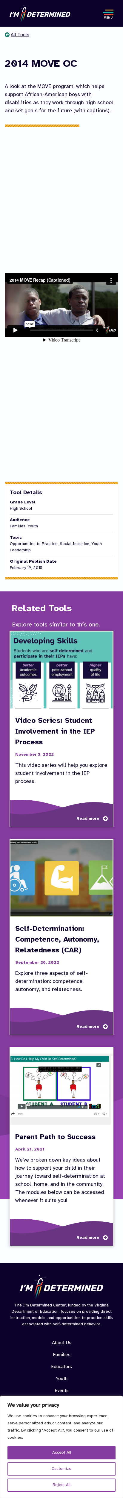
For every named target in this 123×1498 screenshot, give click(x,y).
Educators (61, 1366)
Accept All (61, 1452)
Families (61, 1354)
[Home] (40, 14)
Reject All (61, 1485)
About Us (61, 1342)
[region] (61, 1447)
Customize (61, 1469)
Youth (61, 1378)
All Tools (20, 34)
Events (62, 1390)
